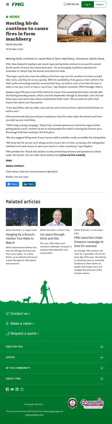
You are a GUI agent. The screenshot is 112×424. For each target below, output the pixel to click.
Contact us (19, 314)
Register (100, 4)
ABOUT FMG (13, 378)
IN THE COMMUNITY (18, 368)
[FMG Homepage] (18, 4)
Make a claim (21, 324)
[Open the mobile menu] (7, 4)
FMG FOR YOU (14, 346)
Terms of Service (32, 415)
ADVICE (10, 357)
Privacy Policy (54, 411)
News (14, 17)
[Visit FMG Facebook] (7, 389)
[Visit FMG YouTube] (12, 389)
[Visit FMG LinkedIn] (17, 389)
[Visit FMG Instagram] (21, 389)
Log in (87, 4)
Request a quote (23, 334)
